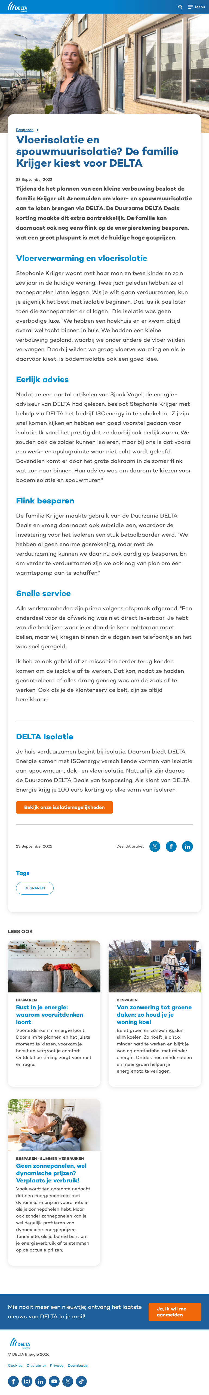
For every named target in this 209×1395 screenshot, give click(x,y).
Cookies (15, 1365)
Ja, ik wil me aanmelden (171, 1312)
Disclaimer (36, 1365)
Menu (200, 6)
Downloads (78, 1365)
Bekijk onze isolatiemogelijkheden (64, 807)
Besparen (24, 129)
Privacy (57, 1365)
